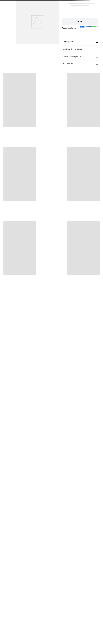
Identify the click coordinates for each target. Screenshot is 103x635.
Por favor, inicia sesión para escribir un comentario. (29, 102)
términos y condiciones (89, 553)
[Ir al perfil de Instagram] (10, 617)
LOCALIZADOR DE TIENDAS (19, 602)
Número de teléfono (59, 530)
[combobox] (82, 9)
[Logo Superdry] (17, 9)
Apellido (79, 522)
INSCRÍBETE (76, 548)
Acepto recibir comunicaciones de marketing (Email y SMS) (75, 556)
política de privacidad (69, 553)
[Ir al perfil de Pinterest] (17, 617)
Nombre (55, 522)
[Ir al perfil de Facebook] (4, 617)
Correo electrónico (59, 538)
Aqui (58, 4)
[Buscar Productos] (96, 10)
